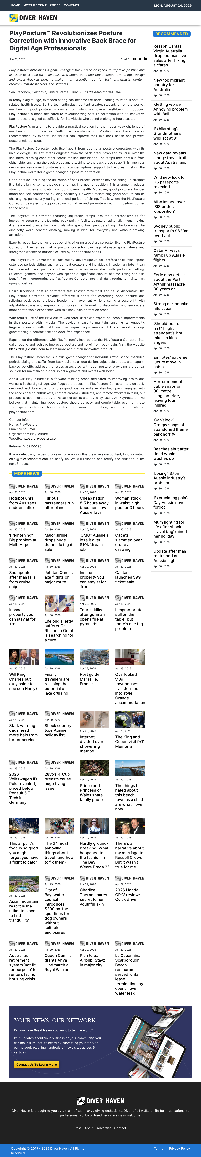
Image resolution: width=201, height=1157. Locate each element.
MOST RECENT (35, 5)
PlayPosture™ (19, 114)
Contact (120, 1128)
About (89, 1128)
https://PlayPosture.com (27, 349)
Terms (158, 1148)
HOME (15, 5)
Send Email (27, 429)
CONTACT (71, 5)
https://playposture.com (40, 438)
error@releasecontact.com (29, 459)
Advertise (104, 1128)
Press (77, 1128)
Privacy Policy (179, 1148)
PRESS (55, 5)
